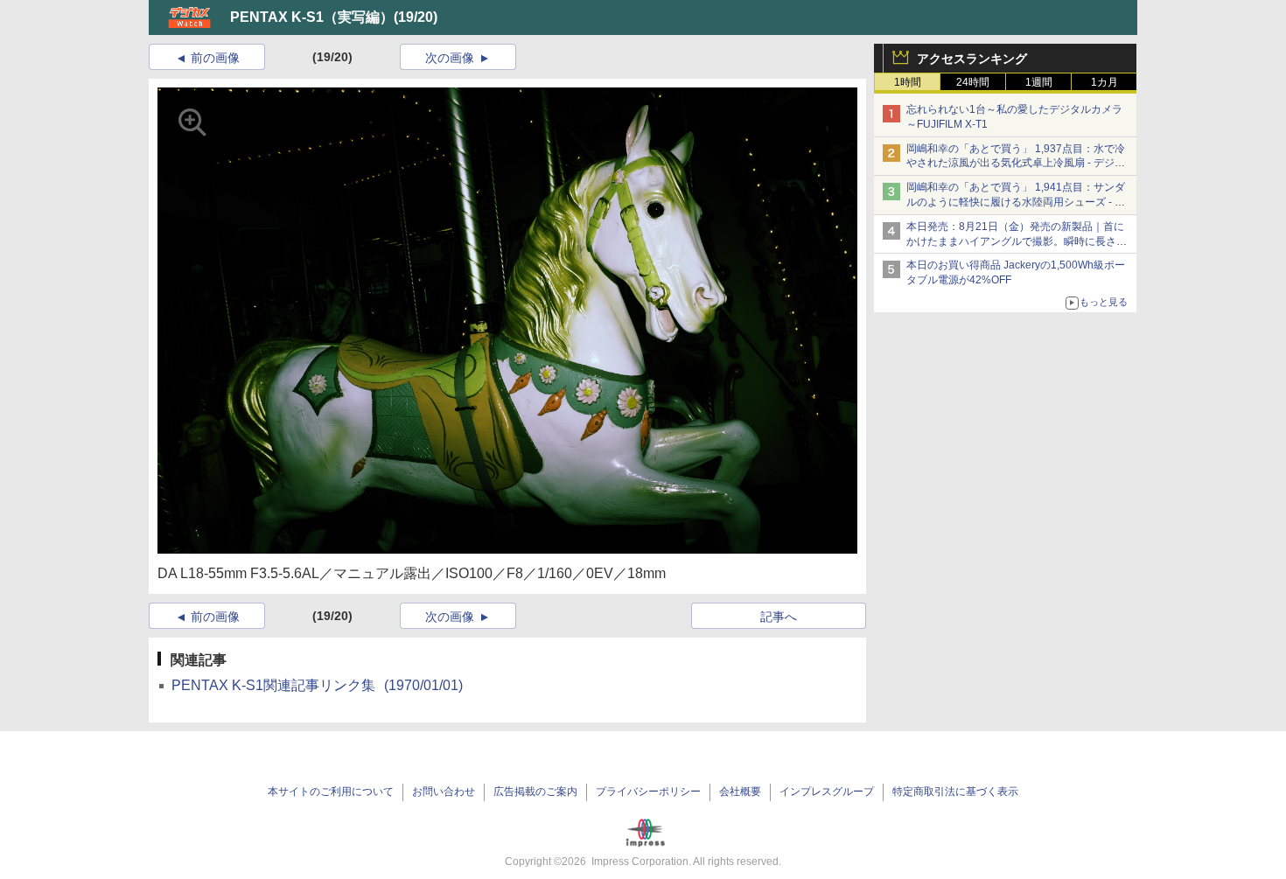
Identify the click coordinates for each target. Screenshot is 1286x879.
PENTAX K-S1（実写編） (312, 17)
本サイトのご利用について (331, 791)
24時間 (972, 82)
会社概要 (740, 791)
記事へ (778, 617)
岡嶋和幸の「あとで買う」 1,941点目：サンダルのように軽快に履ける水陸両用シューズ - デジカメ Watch (1015, 202)
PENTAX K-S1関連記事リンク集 (317, 685)
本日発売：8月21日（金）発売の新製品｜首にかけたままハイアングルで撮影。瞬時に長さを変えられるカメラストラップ (1016, 241)
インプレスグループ (826, 791)
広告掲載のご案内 (535, 791)
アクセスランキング (972, 59)
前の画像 (215, 58)
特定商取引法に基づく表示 (955, 791)
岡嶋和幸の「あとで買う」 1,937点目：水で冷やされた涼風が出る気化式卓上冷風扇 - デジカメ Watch (1015, 164)
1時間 (907, 82)
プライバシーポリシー (648, 791)
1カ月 (1104, 82)
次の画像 (449, 58)
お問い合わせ (443, 791)
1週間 (1038, 82)
